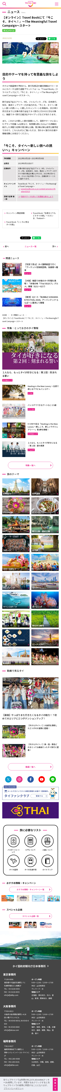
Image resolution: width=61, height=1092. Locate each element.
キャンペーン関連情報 (15, 213)
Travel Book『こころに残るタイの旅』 (17, 223)
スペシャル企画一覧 (30, 916)
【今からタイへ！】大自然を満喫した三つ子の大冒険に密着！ (42, 727)
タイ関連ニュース (17, 315)
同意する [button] (55, 1084)
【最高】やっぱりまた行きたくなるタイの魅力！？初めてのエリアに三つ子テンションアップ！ (29, 716)
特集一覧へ (30, 465)
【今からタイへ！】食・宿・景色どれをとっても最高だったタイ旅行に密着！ (43, 747)
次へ (54, 246)
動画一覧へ (30, 766)
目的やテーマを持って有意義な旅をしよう (37, 196)
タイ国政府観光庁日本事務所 (29, 966)
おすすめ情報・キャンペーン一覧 (30, 889)
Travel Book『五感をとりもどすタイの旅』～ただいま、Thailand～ (44, 216)
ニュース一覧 (30, 246)
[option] (7, 898)
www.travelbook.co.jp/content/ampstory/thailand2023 (38, 190)
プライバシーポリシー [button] (14, 1088)
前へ (7, 246)
